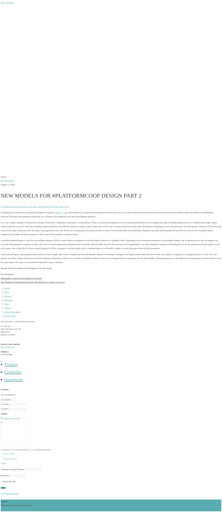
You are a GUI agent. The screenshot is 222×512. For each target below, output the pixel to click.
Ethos (6, 292)
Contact (7, 308)
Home (6, 288)
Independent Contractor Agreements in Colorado (21, 278)
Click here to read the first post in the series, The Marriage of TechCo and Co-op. (35, 206)
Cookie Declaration (12, 312)
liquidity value (61, 212)
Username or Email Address (12, 469)
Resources (8, 300)
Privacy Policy (10, 459)
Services (7, 296)
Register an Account (9, 509)
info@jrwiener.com (8, 347)
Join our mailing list (8, 395)
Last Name (4, 409)
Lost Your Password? (9, 493)
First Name (5, 404)
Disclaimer (9, 454)
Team (6, 304)
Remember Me (9, 481)
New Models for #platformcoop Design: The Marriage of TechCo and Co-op (33, 282)
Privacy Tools (10, 316)
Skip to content (7, 2)
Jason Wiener (9, 181)
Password (5, 475)
